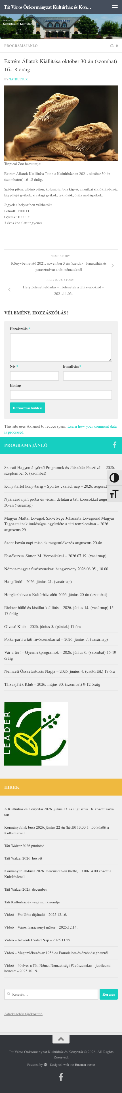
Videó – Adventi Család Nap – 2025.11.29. (37, 939)
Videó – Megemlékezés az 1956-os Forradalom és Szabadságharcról (56, 952)
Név (14, 366)
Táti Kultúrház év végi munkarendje (32, 902)
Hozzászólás (20, 328)
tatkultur (18, 79)
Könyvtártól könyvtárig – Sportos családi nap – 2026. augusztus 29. (60, 486)
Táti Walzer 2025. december (25, 889)
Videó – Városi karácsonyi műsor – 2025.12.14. (40, 927)
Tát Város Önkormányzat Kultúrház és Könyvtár (48, 6)
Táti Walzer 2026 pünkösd (24, 845)
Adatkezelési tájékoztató (23, 1013)
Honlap (15, 385)
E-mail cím (72, 366)
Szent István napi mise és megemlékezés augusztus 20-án (53, 542)
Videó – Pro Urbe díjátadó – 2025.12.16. (35, 914)
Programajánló (21, 45)
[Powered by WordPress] (45, 1064)
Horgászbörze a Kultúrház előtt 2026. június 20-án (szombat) (55, 594)
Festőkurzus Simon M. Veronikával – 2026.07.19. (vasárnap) (55, 555)
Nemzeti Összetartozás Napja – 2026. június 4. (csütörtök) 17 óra (59, 671)
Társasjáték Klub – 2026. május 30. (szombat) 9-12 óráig (52, 684)
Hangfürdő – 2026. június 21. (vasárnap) (38, 581)
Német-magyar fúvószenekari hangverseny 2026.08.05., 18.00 (56, 568)
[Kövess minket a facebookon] (114, 445)
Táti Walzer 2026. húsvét (23, 858)
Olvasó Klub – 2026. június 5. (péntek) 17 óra (42, 626)
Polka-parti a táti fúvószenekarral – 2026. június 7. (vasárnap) (56, 639)
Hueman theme (85, 1064)
